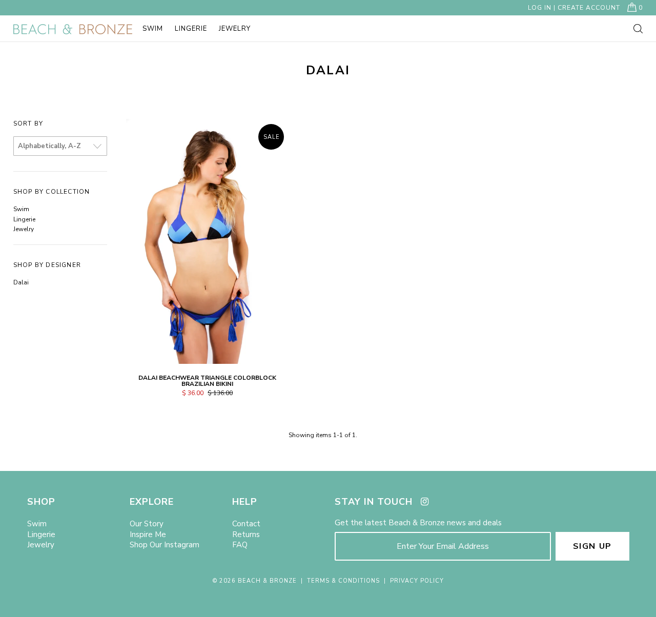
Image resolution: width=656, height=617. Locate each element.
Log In (539, 8)
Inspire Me (148, 534)
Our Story (146, 524)
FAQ (240, 545)
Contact (246, 524)
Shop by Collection (51, 192)
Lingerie (191, 28)
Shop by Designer (47, 265)
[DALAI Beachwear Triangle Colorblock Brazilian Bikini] (207, 243)
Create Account (589, 8)
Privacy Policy (417, 581)
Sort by (28, 123)
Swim (152, 28)
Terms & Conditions (343, 581)
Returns (246, 534)
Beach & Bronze (267, 581)
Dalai (21, 282)
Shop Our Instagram (164, 545)
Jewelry (235, 28)
